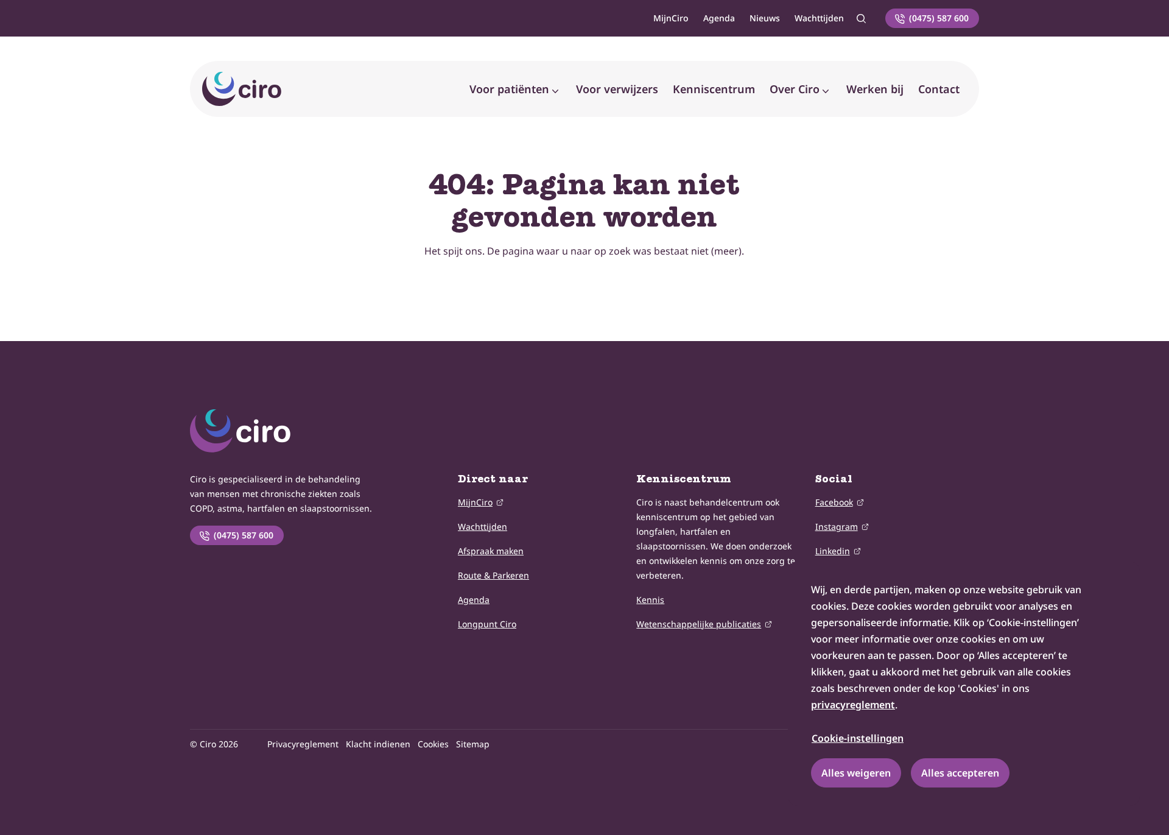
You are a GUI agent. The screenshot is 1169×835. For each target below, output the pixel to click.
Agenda (719, 18)
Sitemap (473, 744)
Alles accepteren (960, 773)
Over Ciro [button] (795, 89)
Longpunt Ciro (487, 624)
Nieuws (764, 18)
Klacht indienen (378, 744)
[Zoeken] (861, 18)
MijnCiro (671, 18)
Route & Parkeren (493, 575)
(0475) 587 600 (939, 18)
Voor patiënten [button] (509, 89)
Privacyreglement (303, 744)
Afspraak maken (491, 551)
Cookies (433, 744)
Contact (939, 89)
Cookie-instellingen (858, 738)
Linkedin (832, 551)
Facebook (834, 502)
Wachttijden (819, 18)
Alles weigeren (856, 773)
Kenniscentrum (714, 89)
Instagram (836, 526)
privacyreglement (853, 704)
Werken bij (875, 89)
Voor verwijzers (617, 89)
